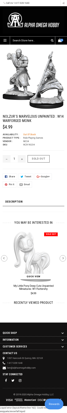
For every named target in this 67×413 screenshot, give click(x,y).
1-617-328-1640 (21, 3)
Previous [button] (4, 258)
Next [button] (63, 258)
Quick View (33, 276)
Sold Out (51, 234)
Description (14, 201)
